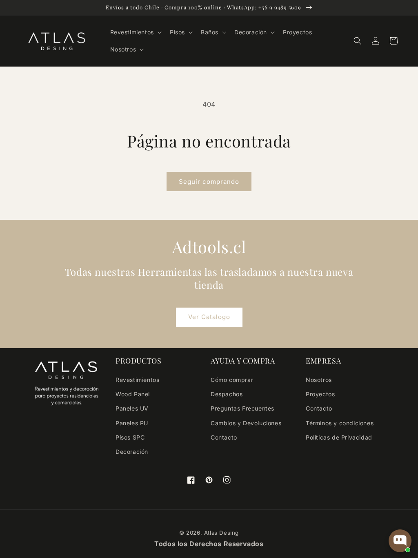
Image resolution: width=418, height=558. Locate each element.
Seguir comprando (209, 181)
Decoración (132, 451)
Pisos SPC (130, 437)
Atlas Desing (221, 532)
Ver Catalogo (209, 317)
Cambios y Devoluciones (246, 423)
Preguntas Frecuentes (242, 408)
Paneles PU (132, 423)
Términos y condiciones (340, 423)
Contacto (224, 437)
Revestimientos (137, 379)
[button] (135, 32)
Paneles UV (132, 408)
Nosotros (319, 379)
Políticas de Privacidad (339, 437)
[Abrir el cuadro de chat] (400, 540)
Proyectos (320, 394)
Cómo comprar (232, 379)
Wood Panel (133, 394)
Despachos (226, 394)
